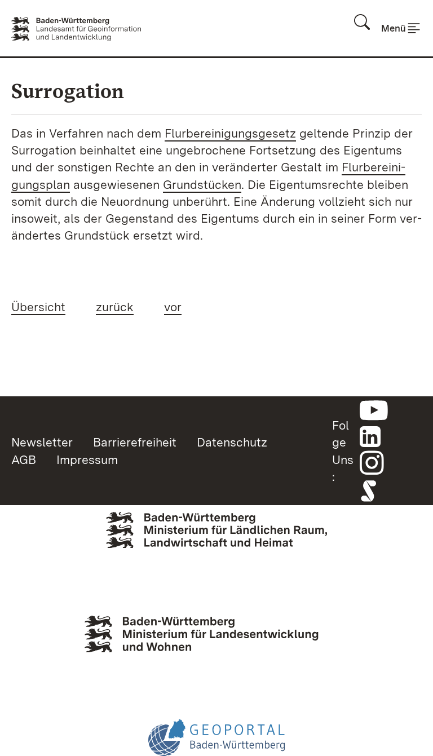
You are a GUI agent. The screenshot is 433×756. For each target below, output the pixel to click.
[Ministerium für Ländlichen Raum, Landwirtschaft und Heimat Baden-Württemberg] (216, 545)
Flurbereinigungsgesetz (230, 133)
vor (173, 306)
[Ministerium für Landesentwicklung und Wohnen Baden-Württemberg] (216, 643)
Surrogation (67, 91)
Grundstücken (202, 184)
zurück (115, 306)
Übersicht (38, 306)
